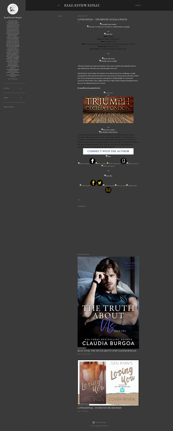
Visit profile (13, 79)
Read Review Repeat (13, 17)
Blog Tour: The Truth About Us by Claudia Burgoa (107, 350)
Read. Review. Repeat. (82, 5)
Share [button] (59, 16)
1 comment (85, 411)
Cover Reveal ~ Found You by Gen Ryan (99, 407)
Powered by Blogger (100, 422)
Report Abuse (9, 107)
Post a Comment (86, 354)
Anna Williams (104, 425)
